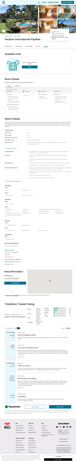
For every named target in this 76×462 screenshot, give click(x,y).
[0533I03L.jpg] (47, 26)
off (18, 328)
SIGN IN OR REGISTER (68, 2)
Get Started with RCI (20, 428)
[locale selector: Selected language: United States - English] (39, 2)
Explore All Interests (20, 447)
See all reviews (35, 407)
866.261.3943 (63, 434)
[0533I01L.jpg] (47, 12)
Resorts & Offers (53, 2)
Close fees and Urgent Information (12, 181)
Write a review (60, 407)
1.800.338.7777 (66, 430)
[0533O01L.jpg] (66, 26)
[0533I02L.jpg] (66, 12)
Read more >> (21, 357)
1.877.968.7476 (66, 431)
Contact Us (43, 428)
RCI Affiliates (31, 452)
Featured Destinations (20, 445)
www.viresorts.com (9, 264)
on (15, 328)
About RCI (30, 425)
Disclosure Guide (31, 443)
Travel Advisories (44, 430)
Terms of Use (31, 445)
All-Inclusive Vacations (20, 449)
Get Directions (15, 283)
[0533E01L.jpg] (19, 19)
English (68, 328)
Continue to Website (58, 459)
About (44, 2)
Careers (30, 449)
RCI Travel (18, 452)
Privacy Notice (31, 440)
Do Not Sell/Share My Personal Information (47, 435)
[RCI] (3, 2)
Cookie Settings (58, 456)
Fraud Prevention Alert (46, 432)
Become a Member (19, 425)
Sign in (29, 67)
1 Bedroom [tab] (17, 86)
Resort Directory (19, 440)
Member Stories (31, 430)
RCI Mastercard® (32, 432)
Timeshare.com (67, 445)
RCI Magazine (31, 428)
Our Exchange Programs (20, 432)
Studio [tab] (9, 86)
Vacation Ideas (19, 443)
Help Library (43, 425)
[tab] (8, 46)
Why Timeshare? (19, 430)
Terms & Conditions (32, 447)
